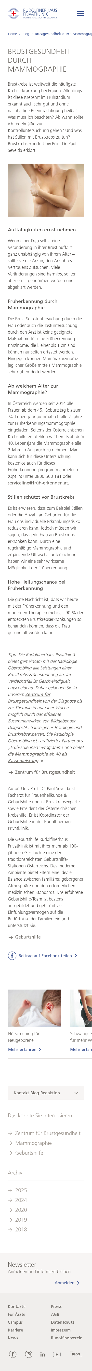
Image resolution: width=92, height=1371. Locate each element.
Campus (15, 1322)
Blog (25, 34)
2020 (21, 1210)
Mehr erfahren (22, 1049)
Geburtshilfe (28, 937)
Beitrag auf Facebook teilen (45, 955)
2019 (21, 1219)
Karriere (15, 1330)
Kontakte (17, 1306)
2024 (21, 1200)
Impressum (61, 1330)
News (13, 1338)
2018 (21, 1229)
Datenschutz (63, 1322)
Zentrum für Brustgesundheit (45, 772)
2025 (21, 1190)
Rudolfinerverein (67, 1338)
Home (12, 34)
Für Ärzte (16, 1314)
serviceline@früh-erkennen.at (38, 483)
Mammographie (33, 1143)
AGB (55, 1314)
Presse (56, 1306)
